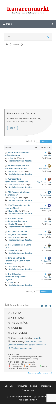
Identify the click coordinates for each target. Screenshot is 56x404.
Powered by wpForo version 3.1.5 (40, 373)
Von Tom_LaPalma (44, 182)
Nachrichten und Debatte (20, 161)
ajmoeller (37, 338)
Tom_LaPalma (14, 184)
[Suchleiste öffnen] (52, 24)
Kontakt (33, 386)
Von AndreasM (45, 195)
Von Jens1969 (46, 261)
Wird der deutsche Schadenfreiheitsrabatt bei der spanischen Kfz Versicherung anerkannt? (27, 344)
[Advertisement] (28, 77)
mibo (10, 158)
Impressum (46, 386)
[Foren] (7, 44)
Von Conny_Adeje (44, 235)
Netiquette (22, 386)
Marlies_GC (13, 171)
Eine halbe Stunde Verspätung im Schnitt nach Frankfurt (17, 261)
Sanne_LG (12, 198)
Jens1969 (12, 266)
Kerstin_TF (12, 224)
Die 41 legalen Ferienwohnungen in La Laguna (16, 277)
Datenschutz (28, 390)
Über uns (9, 386)
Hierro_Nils (13, 211)
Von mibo (47, 156)
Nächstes (45, 141)
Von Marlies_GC (45, 169)
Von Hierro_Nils (45, 208)
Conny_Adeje (14, 237)
